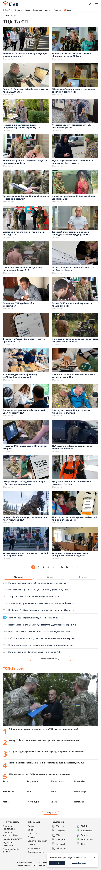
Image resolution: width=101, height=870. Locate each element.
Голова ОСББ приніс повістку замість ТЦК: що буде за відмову (73, 269)
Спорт (47, 10)
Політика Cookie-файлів (11, 850)
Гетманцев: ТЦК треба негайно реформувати (19, 304)
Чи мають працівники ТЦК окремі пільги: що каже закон (73, 197)
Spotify (84, 835)
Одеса (53, 801)
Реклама (32, 837)
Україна (8, 10)
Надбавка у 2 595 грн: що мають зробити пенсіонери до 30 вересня (41, 610)
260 (63, 567)
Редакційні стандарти (8, 844)
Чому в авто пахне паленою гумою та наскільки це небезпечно (39, 631)
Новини (18, 10)
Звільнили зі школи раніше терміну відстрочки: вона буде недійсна (71, 554)
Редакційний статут (12, 839)
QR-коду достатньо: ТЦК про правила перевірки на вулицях (71, 411)
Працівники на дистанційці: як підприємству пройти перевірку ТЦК (22, 126)
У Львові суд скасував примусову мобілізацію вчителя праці (20, 376)
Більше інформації (77, 863)
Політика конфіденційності (11, 834)
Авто (5, 781)
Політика (79, 801)
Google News (87, 830)
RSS (83, 844)
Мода (6, 801)
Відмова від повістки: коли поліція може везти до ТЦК (24, 233)
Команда (32, 844)
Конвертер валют (36, 852)
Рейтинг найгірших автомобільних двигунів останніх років (37, 583)
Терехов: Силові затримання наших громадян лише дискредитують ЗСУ (71, 233)
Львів (53, 791)
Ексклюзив (8, 791)
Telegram (60, 830)
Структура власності (37, 841)
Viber (58, 835)
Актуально (32, 781)
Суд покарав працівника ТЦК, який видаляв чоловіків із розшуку (26, 197)
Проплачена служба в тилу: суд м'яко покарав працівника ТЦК (22, 269)
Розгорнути (50, 812)
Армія (27, 10)
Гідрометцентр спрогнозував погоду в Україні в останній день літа (40, 645)
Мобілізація (80, 791)
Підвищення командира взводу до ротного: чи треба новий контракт (75, 340)
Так (57, 862)
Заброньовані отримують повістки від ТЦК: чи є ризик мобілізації (43, 729)
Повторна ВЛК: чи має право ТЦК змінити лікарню (25, 447)
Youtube (60, 826)
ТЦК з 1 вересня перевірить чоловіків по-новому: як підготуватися (73, 162)
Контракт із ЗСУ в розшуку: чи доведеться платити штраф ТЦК (25, 518)
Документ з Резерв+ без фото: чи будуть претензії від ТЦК (24, 340)
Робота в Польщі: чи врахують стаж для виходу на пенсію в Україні (41, 638)
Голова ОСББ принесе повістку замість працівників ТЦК (72, 304)
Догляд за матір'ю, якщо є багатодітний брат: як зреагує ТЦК (24, 411)
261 (67, 567)
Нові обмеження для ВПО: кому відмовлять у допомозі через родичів (42, 624)
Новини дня (33, 801)
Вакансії (31, 829)
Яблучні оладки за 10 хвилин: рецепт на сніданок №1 (34, 652)
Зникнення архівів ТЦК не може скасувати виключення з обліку (25, 162)
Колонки (57, 10)
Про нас (31, 826)
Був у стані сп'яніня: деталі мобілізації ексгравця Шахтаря (72, 483)
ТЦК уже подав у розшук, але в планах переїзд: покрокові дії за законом (46, 751)
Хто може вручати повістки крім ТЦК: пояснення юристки (71, 126)
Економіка (37, 10)
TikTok (84, 826)
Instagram (61, 839)
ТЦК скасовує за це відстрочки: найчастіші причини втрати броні (74, 518)
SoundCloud (87, 839)
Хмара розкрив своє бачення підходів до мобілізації (33, 596)
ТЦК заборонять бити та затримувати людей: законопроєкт (72, 447)
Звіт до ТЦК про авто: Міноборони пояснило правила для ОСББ (26, 90)
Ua (90, 4)
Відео (69, 10)
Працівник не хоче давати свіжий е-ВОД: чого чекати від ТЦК (73, 376)
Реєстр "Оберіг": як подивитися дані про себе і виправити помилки (24, 483)
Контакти (32, 833)
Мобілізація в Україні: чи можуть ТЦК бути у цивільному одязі (25, 55)
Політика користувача (9, 827)
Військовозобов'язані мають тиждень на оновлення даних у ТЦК (73, 90)
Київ (29, 791)
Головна (6, 16)
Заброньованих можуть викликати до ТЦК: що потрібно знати (25, 554)
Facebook (60, 844)
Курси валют (34, 848)
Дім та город (57, 781)
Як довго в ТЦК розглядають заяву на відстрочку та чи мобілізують (71, 55)
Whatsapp (61, 848)
